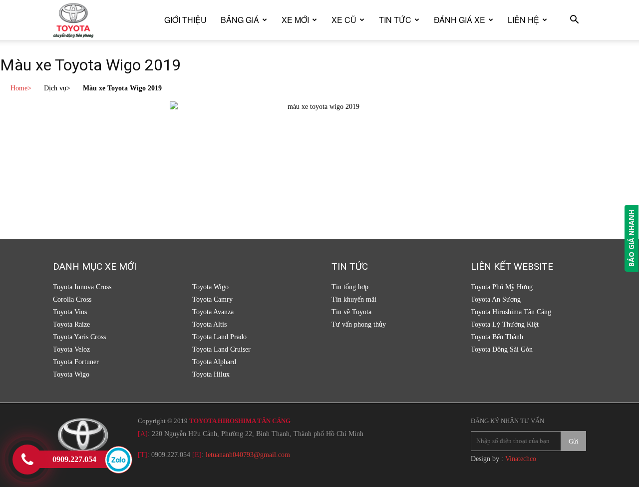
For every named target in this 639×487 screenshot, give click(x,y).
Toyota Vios (70, 312)
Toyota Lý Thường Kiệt (505, 324)
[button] (574, 20)
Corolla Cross (72, 299)
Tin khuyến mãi (353, 299)
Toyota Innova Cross (82, 287)
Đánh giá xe (459, 19)
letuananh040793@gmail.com (248, 455)
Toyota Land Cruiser (221, 349)
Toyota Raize (71, 324)
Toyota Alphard (214, 362)
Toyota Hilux (211, 374)
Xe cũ (343, 19)
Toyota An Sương (496, 299)
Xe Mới (295, 19)
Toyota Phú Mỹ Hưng (502, 287)
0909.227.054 (170, 455)
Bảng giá (240, 19)
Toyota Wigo (71, 374)
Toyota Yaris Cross (79, 337)
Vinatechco (520, 459)
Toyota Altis (209, 324)
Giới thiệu (185, 19)
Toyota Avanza (213, 312)
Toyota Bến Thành (497, 337)
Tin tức (395, 19)
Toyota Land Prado (219, 337)
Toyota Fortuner (76, 362)
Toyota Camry (212, 299)
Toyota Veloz (71, 349)
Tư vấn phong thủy (358, 324)
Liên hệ (523, 19)
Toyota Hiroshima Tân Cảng (511, 312)
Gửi (574, 441)
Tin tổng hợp (349, 287)
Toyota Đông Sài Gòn (502, 349)
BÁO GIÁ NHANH (631, 238)
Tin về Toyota (351, 312)
